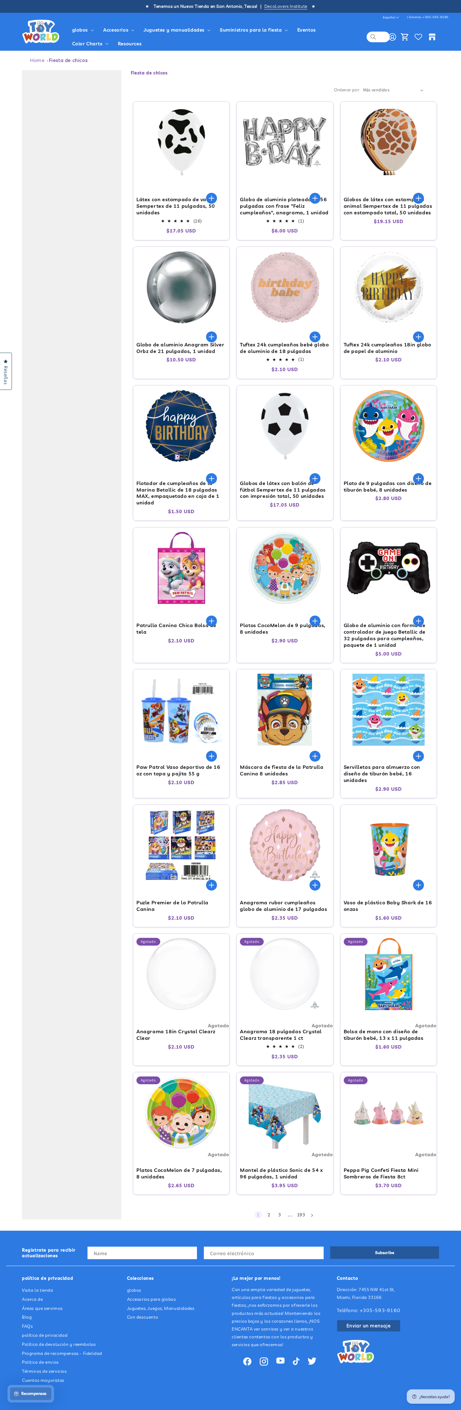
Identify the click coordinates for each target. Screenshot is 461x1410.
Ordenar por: (347, 90)
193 (301, 1215)
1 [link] (258, 1214)
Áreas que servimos (42, 1308)
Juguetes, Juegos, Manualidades (160, 1308)
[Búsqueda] (373, 37)
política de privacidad (44, 1335)
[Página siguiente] (311, 1215)
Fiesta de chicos (68, 60)
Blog (27, 1317)
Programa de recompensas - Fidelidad (62, 1353)
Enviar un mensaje (369, 1326)
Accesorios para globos (151, 1299)
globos (134, 1290)
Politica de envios (40, 1362)
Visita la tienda (37, 1290)
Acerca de (32, 1299)
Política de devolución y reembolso (59, 1344)
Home (37, 60)
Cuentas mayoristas (43, 1380)
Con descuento (142, 1317)
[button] (84, 30)
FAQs (27, 1326)
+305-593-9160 (435, 17)
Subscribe (384, 1252)
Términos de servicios (44, 1371)
